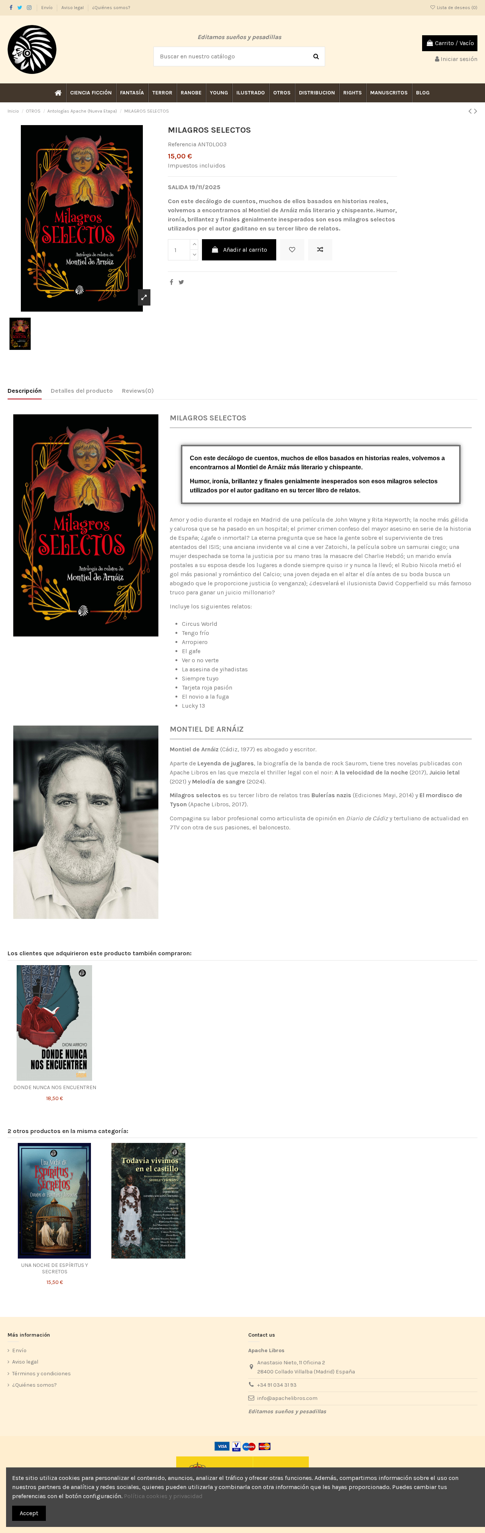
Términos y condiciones (41, 1373)
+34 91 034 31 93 (277, 1385)
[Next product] (475, 111)
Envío (47, 7)
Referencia (182, 144)
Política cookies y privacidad (163, 1496)
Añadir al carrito (245, 249)
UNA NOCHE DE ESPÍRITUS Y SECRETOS (54, 1268)
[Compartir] (171, 282)
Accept (29, 1513)
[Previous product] (471, 111)
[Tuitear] (181, 282)
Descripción (25, 390)
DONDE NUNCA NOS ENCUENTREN (54, 1087)
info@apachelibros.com (287, 1398)
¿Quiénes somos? (111, 7)
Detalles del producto (82, 390)
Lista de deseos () (456, 7)
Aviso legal (73, 7)
